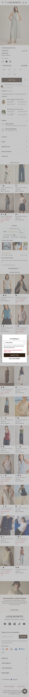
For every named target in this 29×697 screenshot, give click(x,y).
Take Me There (14, 355)
